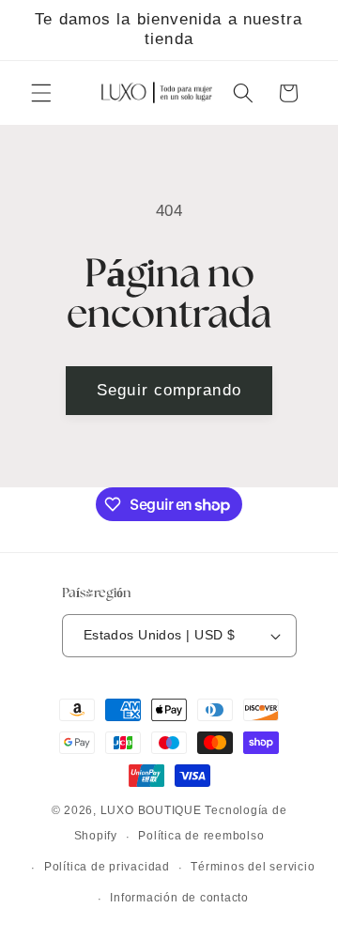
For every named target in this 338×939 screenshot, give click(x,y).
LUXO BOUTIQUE (151, 810)
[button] (41, 92)
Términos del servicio (253, 866)
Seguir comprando (169, 389)
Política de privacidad (107, 866)
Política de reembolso (201, 835)
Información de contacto (179, 897)
